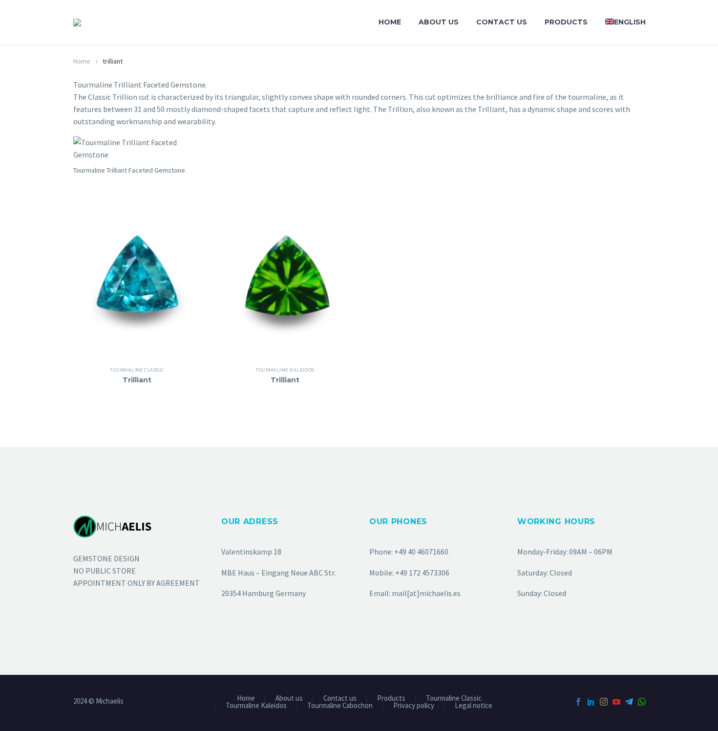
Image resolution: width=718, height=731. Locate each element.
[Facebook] (578, 702)
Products (566, 22)
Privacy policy (413, 705)
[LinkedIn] (591, 702)
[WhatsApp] (642, 702)
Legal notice (473, 705)
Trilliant (137, 380)
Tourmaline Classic (137, 370)
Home (390, 22)
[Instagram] (604, 702)
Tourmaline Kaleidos (285, 370)
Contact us (501, 22)
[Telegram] (629, 702)
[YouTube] (616, 702)
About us (439, 22)
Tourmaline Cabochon (340, 705)
